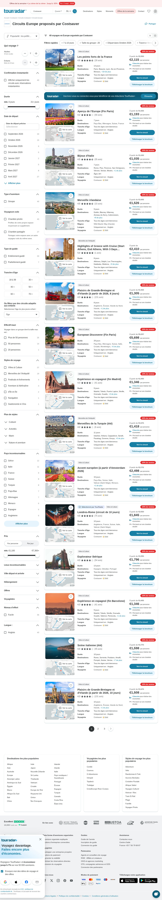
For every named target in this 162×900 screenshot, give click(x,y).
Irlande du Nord (116, 306)
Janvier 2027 (14, 158)
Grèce (11, 461)
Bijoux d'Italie (85, 155)
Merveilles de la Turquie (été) (95, 423)
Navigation (13, 398)
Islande (57, 764)
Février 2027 (13, 164)
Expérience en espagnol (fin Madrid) (99, 379)
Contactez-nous (125, 839)
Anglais (11, 632)
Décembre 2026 (15, 152)
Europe (10, 775)
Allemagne (106, 123)
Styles (99, 11)
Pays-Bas (97, 123)
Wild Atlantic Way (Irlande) (104, 224)
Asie (9, 768)
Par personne (12, 543)
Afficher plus (14, 183)
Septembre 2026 (15, 134)
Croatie (97, 347)
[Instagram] (58, 880)
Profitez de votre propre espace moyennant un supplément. (20, 224)
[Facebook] (45, 880)
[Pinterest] (64, 880)
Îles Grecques (36, 801)
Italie (120, 344)
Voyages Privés (131, 807)
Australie (10, 772)
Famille (128, 804)
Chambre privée (15, 219)
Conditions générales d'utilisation (104, 896)
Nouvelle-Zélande (38, 772)
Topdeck (90, 781)
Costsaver (13, 18)
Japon (33, 768)
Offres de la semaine (125, 11)
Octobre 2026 (14, 140)
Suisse (114, 123)
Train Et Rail (130, 796)
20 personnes (14, 350)
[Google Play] (148, 880)
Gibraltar (105, 569)
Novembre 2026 (15, 146)
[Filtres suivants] (155, 43)
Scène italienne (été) (89, 645)
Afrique (10, 764)
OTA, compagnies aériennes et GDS (95, 864)
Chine (9, 801)
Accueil (6, 18)
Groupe (11, 201)
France (121, 123)
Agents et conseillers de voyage (93, 855)
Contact (141, 11)
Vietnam (34, 783)
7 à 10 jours (68, 43)
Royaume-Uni (36, 794)
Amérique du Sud (14, 783)
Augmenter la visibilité (51, 858)
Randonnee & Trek (132, 774)
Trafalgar (90, 785)
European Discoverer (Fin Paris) (96, 334)
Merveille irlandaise (89, 200)
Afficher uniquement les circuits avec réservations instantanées (19, 83)
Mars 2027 (13, 170)
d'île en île (12, 392)
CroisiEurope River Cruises (97, 789)
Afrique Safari (130, 785)
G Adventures (92, 774)
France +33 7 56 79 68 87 (129, 845)
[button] (142, 64)
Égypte (10, 786)
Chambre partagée (16, 232)
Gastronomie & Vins (17, 404)
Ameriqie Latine (13, 779)
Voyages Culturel (132, 789)
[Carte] (155, 36)
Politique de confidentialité (69, 896)
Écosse (106, 306)
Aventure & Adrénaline (18, 386)
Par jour (30, 543)
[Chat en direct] (156, 894)
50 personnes (14, 344)
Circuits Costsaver (24, 18)
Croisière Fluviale (132, 781)
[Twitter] (51, 880)
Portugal (113, 569)
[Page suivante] (110, 728)
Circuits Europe (37, 18)
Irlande (96, 308)
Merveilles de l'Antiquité (18, 373)
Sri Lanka (34, 775)
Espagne (97, 569)
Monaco (115, 483)
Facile (11, 615)
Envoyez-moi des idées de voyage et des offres (21, 872)
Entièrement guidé (16, 256)
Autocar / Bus (130, 793)
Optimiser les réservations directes (56, 861)
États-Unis (58, 804)
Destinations (88, 11)
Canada (57, 796)
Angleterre (98, 306)
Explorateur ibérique (89, 556)
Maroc (9, 790)
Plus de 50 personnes (18, 337)
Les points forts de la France (94, 56)
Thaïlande (35, 779)
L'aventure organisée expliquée (55, 839)
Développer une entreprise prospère (57, 852)
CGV (22, 889)
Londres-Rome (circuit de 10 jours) (98, 512)
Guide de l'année (88, 839)
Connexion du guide (89, 845)
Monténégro (105, 347)
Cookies (85, 896)
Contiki (89, 767)
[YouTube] (71, 880)
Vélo (127, 770)
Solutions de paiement (51, 855)
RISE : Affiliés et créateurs (91, 858)
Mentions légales (49, 896)
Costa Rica (58, 800)
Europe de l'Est (37, 790)
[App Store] (128, 880)
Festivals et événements (19, 380)
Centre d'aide (124, 842)
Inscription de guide (89, 842)
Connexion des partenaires (92, 867)
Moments (109, 11)
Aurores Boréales (132, 778)
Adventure (129, 767)
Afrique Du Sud (13, 794)
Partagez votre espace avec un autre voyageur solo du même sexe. (23, 236)
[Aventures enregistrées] (148, 11)
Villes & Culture (15, 367)
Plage (127, 800)
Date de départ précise (16, 123)
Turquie (11, 485)
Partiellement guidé (17, 262)
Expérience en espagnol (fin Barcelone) (101, 601)
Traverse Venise (146, 43)
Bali (8, 797)
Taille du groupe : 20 (91, 43)
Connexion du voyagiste (52, 864)
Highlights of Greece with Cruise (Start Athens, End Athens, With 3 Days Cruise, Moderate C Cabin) (100, 249)
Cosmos (90, 770)
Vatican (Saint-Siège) (102, 483)
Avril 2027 (12, 177)
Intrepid (90, 778)
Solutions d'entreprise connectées (56, 842)
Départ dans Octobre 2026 (119, 43)
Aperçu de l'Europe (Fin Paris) (95, 111)
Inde (32, 764)
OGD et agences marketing (92, 861)
